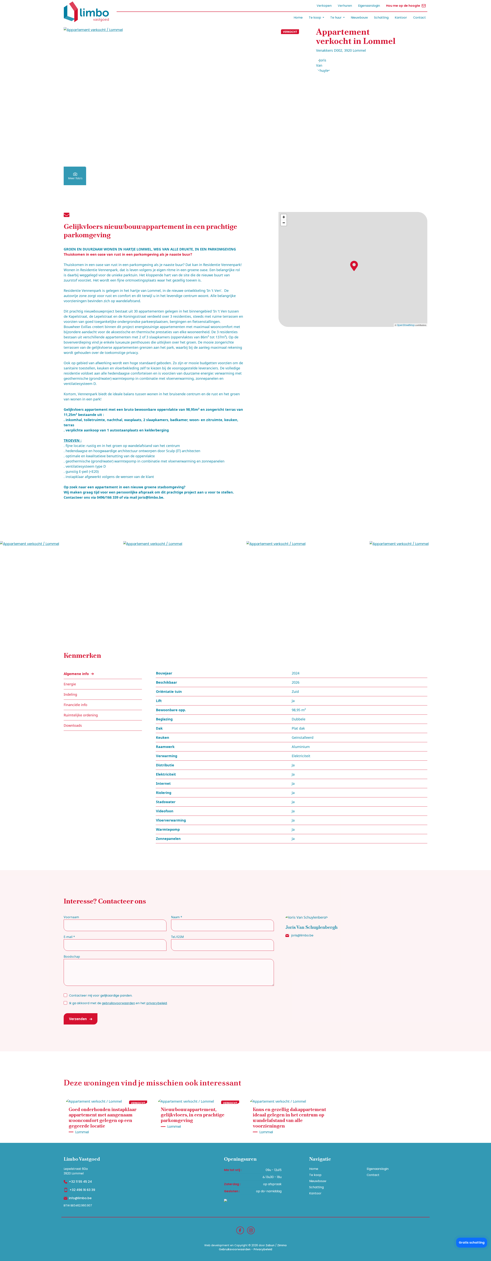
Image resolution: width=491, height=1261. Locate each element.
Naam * (176, 917)
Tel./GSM (177, 937)
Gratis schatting (471, 1242)
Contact (419, 17)
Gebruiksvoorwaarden (234, 1249)
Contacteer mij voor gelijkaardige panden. (100, 995)
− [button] (284, 222)
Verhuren (345, 5)
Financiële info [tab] (75, 704)
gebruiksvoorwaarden (118, 1003)
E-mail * (69, 937)
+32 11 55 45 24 (80, 1181)
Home (298, 17)
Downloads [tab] (73, 725)
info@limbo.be (80, 1198)
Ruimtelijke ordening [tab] (81, 715)
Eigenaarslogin (369, 5)
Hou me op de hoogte (403, 5)
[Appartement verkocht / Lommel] (182, 106)
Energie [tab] (70, 684)
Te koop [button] (315, 17)
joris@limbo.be (302, 935)
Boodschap (72, 956)
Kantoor (401, 17)
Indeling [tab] (70, 694)
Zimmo (282, 1245)
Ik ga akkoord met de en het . (118, 1003)
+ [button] (284, 217)
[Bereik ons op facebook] (240, 1230)
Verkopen (324, 5)
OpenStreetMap (406, 325)
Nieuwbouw (359, 17)
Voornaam (71, 917)
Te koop (315, 1175)
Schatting (381, 17)
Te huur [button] (336, 17)
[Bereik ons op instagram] (251, 1230)
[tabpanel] (291, 756)
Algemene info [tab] (77, 673)
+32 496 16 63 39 (82, 1190)
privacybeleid (156, 1003)
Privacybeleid (263, 1249)
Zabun (270, 1245)
